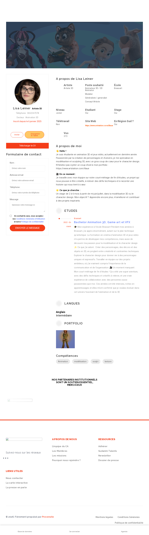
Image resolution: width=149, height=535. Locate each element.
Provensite (48, 517)
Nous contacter (14, 478)
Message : (14, 199)
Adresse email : (17, 175)
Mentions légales (104, 517)
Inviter (16, 135)
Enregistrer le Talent (35, 135)
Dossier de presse (108, 460)
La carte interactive (17, 483)
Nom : (12, 163)
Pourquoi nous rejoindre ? (66, 460)
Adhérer (102, 446)
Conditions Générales (129, 517)
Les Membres (59, 451)
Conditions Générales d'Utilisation (30, 219)
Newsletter (104, 455)
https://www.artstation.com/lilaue (99, 126)
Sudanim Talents (107, 451)
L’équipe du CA (60, 446)
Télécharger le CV (27, 145)
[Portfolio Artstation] (61, 339)
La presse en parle (16, 487)
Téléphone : (15, 187)
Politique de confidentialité (32, 222)
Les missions (59, 455)
